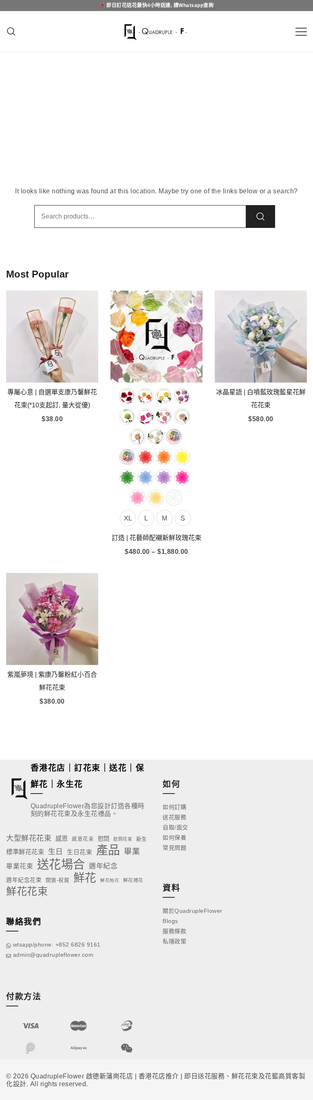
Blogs (170, 921)
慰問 (104, 838)
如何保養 (174, 837)
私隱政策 (174, 941)
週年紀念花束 (24, 880)
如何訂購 (174, 807)
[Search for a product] (11, 31)
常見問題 (174, 847)
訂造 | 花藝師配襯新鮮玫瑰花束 (156, 537)
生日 (55, 852)
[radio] (127, 396)
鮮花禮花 (133, 880)
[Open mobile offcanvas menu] (301, 31)
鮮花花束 (27, 891)
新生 (141, 839)
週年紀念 (103, 866)
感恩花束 (83, 839)
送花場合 (61, 864)
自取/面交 (175, 827)
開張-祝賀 (58, 880)
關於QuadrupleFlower (193, 911)
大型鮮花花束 (28, 838)
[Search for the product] (260, 216)
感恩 (61, 838)
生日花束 (79, 852)
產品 (108, 850)
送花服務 (174, 817)
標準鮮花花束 (25, 852)
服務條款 (174, 931)
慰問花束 (122, 839)
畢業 (132, 851)
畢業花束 (19, 866)
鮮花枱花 (109, 880)
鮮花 (85, 878)
